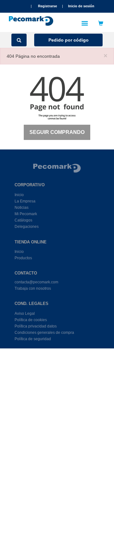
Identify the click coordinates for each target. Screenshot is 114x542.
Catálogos (23, 220)
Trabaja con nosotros (33, 288)
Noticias (21, 207)
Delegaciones (27, 226)
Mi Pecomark (26, 214)
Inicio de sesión (81, 6)
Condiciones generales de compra (44, 332)
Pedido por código (68, 40)
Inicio (19, 195)
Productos (23, 258)
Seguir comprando (57, 132)
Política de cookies (31, 320)
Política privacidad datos (36, 326)
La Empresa (25, 201)
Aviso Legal (25, 313)
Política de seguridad (33, 339)
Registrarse (47, 6)
